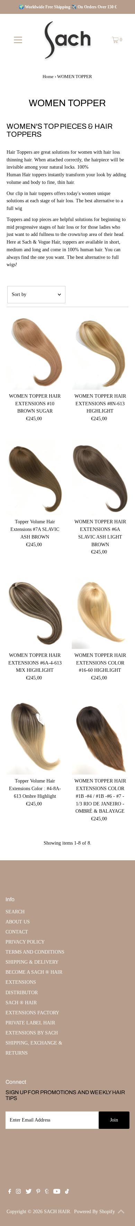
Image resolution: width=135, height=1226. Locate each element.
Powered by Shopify (94, 1211)
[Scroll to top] (121, 1212)
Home (48, 76)
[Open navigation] (18, 40)
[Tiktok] (67, 1192)
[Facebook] (10, 1192)
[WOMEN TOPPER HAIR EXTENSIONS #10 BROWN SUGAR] (35, 352)
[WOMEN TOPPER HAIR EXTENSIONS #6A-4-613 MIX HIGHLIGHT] (35, 611)
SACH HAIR (57, 1211)
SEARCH (15, 911)
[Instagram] (18, 1192)
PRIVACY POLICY (25, 942)
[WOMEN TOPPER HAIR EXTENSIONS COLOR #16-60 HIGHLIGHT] (100, 611)
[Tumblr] (47, 1192)
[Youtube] (57, 1192)
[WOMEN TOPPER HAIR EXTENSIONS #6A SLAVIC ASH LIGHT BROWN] (100, 478)
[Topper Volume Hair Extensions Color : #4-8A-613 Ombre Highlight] (35, 737)
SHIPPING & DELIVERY (32, 962)
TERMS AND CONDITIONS (35, 952)
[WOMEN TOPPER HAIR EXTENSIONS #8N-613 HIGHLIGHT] (100, 352)
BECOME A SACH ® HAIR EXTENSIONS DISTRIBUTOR (34, 982)
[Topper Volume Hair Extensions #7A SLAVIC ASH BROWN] (35, 478)
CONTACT (17, 932)
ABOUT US (18, 921)
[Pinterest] (38, 1192)
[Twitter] (28, 1192)
